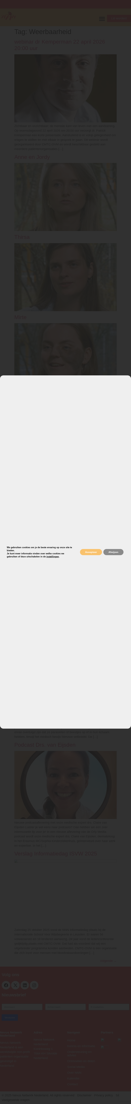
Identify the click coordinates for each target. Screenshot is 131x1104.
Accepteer (91, 552)
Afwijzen (113, 552)
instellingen (52, 556)
